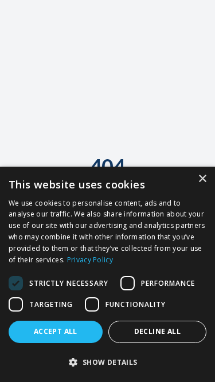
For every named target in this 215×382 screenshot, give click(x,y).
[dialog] (107, 274)
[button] (107, 362)
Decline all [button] (157, 331)
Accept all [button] (55, 331)
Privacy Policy (90, 260)
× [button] (202, 179)
